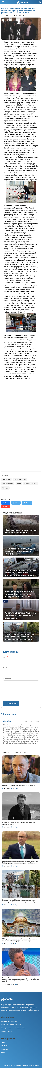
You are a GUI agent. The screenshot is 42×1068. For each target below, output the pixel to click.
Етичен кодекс (6, 1031)
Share (6, 503)
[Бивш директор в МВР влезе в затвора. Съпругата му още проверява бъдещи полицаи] (21, 589)
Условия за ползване (9, 1021)
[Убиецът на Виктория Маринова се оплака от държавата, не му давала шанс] (21, 610)
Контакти (4, 1046)
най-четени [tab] (7, 752)
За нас (3, 1042)
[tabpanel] (21, 872)
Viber (17, 503)
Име (5, 657)
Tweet (28, 503)
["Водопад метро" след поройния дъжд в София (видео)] (21, 525)
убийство (6, 479)
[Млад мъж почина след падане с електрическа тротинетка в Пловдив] (21, 546)
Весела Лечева (30, 484)
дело (19, 484)
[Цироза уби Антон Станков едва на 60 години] (21, 769)
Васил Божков (20, 479)
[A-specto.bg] (22, 2)
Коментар (7, 678)
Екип (3, 1052)
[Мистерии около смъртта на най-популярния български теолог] (21, 806)
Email (5, 668)
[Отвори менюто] (3, 2)
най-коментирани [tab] (21, 752)
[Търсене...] (40, 2)
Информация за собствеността (13, 1028)
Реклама (4, 1049)
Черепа (5, 488)
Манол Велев (7, 484)
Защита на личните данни (11, 1024)
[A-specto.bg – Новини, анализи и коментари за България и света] (7, 1000)
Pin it (7, 506)
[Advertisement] (21, 402)
